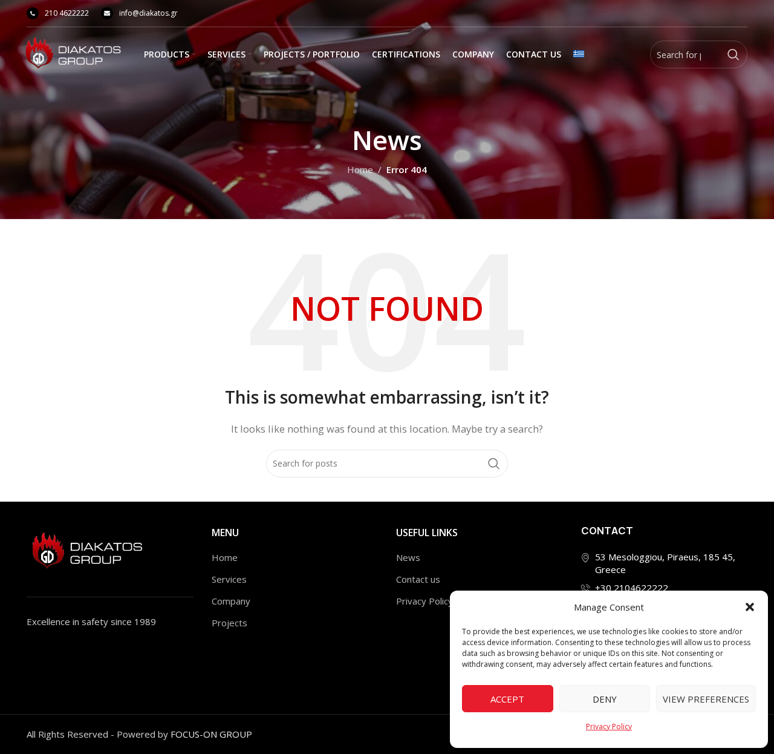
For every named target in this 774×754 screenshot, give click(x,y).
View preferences (706, 699)
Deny (605, 699)
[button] (750, 607)
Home (360, 169)
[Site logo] (73, 53)
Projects (229, 623)
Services (229, 579)
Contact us (418, 579)
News (408, 557)
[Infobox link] (58, 13)
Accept (507, 699)
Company (231, 601)
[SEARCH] (733, 54)
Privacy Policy (609, 726)
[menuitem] (578, 54)
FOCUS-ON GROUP (211, 734)
